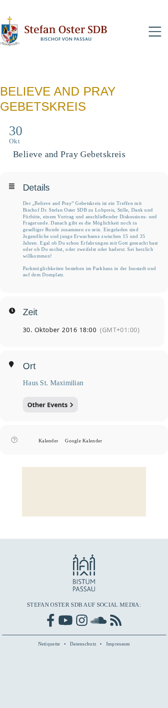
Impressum (118, 643)
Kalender (48, 440)
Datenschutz (83, 643)
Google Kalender (83, 440)
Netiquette (49, 643)
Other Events (47, 404)
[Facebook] (51, 620)
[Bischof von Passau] (54, 31)
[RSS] (115, 620)
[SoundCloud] (98, 620)
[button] (155, 32)
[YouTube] (65, 620)
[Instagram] (81, 620)
